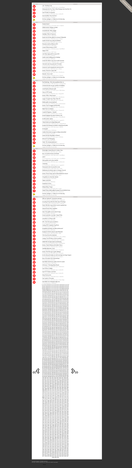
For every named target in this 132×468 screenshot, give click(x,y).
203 (47, 301)
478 (64, 326)
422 (64, 321)
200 (67, 299)
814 (64, 359)
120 (49, 293)
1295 (67, 413)
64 (68, 287)
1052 (65, 383)
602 (60, 338)
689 (66, 346)
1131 (43, 394)
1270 (60, 410)
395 (66, 318)
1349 (65, 419)
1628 (48, 454)
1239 (65, 406)
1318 (43, 417)
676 (67, 345)
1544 (58, 444)
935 (54, 371)
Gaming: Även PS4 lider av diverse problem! (52, 238)
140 (60, 294)
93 (53, 290)
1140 (65, 394)
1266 (50, 410)
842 (64, 361)
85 (43, 290)
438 (67, 322)
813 (62, 359)
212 (64, 301)
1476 (53, 435)
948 (52, 372)
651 (47, 344)
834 (49, 361)
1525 (65, 441)
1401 (58, 426)
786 (64, 356)
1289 (53, 413)
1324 (58, 417)
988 (49, 376)
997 (66, 376)
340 (67, 313)
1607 (50, 452)
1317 (67, 415)
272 (45, 307)
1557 (63, 445)
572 (56, 336)
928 (67, 369)
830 (67, 360)
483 (47, 328)
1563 (50, 446)
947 (50, 372)
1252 (43, 408)
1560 (43, 446)
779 (50, 356)
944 (45, 372)
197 (62, 299)
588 (60, 337)
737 (50, 352)
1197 (43, 402)
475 (58, 326)
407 (62, 319)
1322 (53, 417)
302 (49, 310)
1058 (53, 384)
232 (49, 303)
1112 (50, 391)
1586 (53, 449)
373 (50, 317)
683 (54, 346)
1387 (50, 425)
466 (67, 325)
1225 (58, 404)
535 (66, 332)
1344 (53, 419)
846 (45, 363)
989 (50, 376)
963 (54, 373)
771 (62, 355)
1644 (60, 456)
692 (45, 348)
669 (54, 345)
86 (44, 290)
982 (64, 375)
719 (43, 350)
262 (52, 306)
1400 (55, 426)
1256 (53, 408)
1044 (46, 383)
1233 (50, 406)
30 (49, 286)
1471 (67, 434)
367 (66, 315)
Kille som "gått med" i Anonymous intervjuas (52, 198)
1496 (48, 438)
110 (56, 291)
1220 (46, 404)
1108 (67, 390)
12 (52, 284)
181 (58, 298)
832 (45, 361)
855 (62, 363)
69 (47, 288)
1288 (50, 413)
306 (56, 310)
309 (62, 310)
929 (43, 371)
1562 (48, 446)
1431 (50, 430)
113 (62, 291)
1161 (63, 396)
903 (47, 368)
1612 (63, 452)
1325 (60, 417)
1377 (53, 423)
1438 (67, 430)
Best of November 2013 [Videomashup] (50, 258)
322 (60, 311)
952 (60, 372)
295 (62, 309)
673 (62, 345)
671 (58, 345)
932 (49, 371)
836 (52, 361)
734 (45, 352)
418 (56, 321)
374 (52, 317)
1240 (67, 406)
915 (43, 369)
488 (56, 328)
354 (67, 314)
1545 (60, 444)
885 (66, 365)
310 (64, 310)
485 (50, 328)
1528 (46, 442)
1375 (48, 423)
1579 (63, 448)
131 (43, 294)
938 (60, 371)
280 (60, 307)
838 (56, 361)
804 (45, 359)
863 (50, 364)
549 (66, 333)
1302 (58, 414)
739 (54, 352)
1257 (55, 408)
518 (60, 330)
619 (66, 340)
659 (62, 344)
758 (64, 353)
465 (66, 325)
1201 (53, 402)
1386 (48, 425)
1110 (46, 391)
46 (43, 287)
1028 (60, 380)
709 (50, 349)
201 (43, 301)
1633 (60, 454)
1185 (67, 399)
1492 (65, 437)
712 (56, 349)
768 (56, 355)
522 (67, 330)
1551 (48, 445)
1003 (53, 377)
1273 (67, 410)
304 (52, 310)
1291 (58, 413)
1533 (58, 442)
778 (49, 356)
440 (45, 324)
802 (67, 357)
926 (64, 369)
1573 (48, 448)
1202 (55, 402)
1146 (53, 395)
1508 (50, 439)
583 (50, 337)
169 (62, 297)
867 (58, 364)
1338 (65, 418)
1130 (67, 392)
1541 (50, 444)
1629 (50, 454)
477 (62, 326)
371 (47, 317)
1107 (65, 390)
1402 (60, 426)
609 (47, 340)
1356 (55, 421)
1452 (48, 433)
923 (58, 369)
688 (64, 346)
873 (43, 365)
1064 (67, 384)
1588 (58, 449)
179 (54, 298)
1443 (53, 431)
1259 (60, 408)
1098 (43, 390)
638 (49, 342)
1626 (43, 454)
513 (50, 330)
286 (45, 309)
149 (50, 295)
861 (47, 364)
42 (65, 286)
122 (52, 293)
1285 (43, 413)
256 (67, 305)
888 (45, 367)
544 (56, 333)
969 (66, 373)
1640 (50, 456)
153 (58, 295)
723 (50, 350)
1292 (60, 413)
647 (66, 342)
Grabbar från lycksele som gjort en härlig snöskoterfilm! (54, 132)
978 (56, 375)
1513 (63, 439)
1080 (53, 387)
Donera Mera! (126, 6)
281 (62, 307)
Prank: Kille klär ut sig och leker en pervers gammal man (54, 205)
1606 (48, 452)
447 (58, 324)
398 (45, 319)
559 (58, 334)
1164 (43, 398)
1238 (63, 406)
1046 (50, 383)
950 (56, 372)
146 (45, 295)
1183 (63, 399)
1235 (55, 406)
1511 (58, 439)
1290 (55, 413)
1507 (48, 439)
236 (56, 303)
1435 (60, 430)
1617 (48, 453)
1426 (65, 429)
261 (50, 306)
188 (45, 299)
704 (67, 348)
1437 (65, 430)
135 (50, 294)
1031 (67, 380)
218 (49, 302)
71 (50, 288)
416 (52, 321)
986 (45, 376)
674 (64, 345)
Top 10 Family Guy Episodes (48, 12)
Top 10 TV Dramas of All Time (49, 271)
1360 (65, 421)
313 (43, 311)
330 (49, 313)
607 (43, 340)
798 (60, 357)
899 (66, 367)
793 (50, 357)
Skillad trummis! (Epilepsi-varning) (49, 27)
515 (54, 330)
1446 (60, 431)
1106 (63, 390)
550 (67, 333)
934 (52, 371)
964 (56, 373)
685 (58, 346)
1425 (63, 429)
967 (62, 373)
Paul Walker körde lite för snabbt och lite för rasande (53, 261)
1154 (46, 396)
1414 (63, 427)
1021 (43, 380)
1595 (48, 450)
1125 (55, 392)
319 (54, 311)
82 (65, 288)
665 (47, 345)
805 (47, 359)
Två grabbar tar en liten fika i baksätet (50, 177)
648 (67, 342)
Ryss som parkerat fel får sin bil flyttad (50, 153)
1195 (65, 400)
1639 (48, 456)
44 (68, 286)
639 (50, 342)
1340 (43, 419)
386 (49, 318)
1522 (58, 441)
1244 (50, 407)
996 (64, 376)
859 (43, 364)
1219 (43, 404)
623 (47, 341)
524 (45, 332)
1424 (60, 429)
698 (56, 348)
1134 (50, 394)
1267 (53, 410)
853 (58, 363)
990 (52, 376)
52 (52, 287)
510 (45, 330)
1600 (60, 450)
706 (45, 349)
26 (43, 286)
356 (45, 315)
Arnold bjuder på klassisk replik (49, 88)
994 (60, 376)
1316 (65, 415)
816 (67, 359)
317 (50, 311)
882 (60, 365)
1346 (58, 419)
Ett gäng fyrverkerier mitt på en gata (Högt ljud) (52, 231)
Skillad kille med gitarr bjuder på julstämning (51, 241)
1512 (60, 439)
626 (52, 341)
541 (50, 333)
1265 (48, 410)
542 (52, 333)
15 (56, 284)
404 (56, 319)
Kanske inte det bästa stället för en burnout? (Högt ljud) (54, 37)
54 (54, 287)
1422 (55, 429)
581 (47, 337)
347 (54, 314)
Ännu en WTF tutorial (47, 92)
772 (64, 355)
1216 (63, 403)
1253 (46, 408)
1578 (60, 448)
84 (68, 288)
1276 (48, 411)
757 (62, 353)
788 (67, 356)
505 (62, 329)
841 (62, 361)
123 (54, 293)
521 (66, 330)
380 (64, 317)
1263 (43, 410)
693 (47, 348)
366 (64, 315)
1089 (48, 388)
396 (67, 318)
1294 (65, 413)
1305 (65, 414)
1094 (60, 388)
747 (43, 353)
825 (58, 360)
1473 (46, 435)
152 (56, 295)
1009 (67, 377)
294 (60, 309)
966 (60, 373)
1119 (67, 391)
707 (47, 349)
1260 (63, 408)
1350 (67, 419)
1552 (50, 445)
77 (58, 288)
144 (67, 294)
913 (66, 368)
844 (67, 361)
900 (67, 367)
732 (67, 350)
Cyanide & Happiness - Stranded (49, 112)
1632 (58, 454)
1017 (60, 379)
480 (67, 326)
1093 (58, 388)
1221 (48, 404)
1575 (53, 448)
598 (52, 338)
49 (47, 287)
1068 (50, 386)
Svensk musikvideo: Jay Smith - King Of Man (52, 215)
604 (64, 338)
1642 (55, 456)
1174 (67, 398)
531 (58, 332)
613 (54, 340)
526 (49, 332)
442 (49, 324)
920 (52, 369)
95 (56, 290)
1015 (55, 379)
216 (45, 302)
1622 (60, 453)
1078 (48, 387)
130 (67, 293)
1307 (43, 415)
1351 (43, 421)
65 (42, 288)
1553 (53, 445)
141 (62, 294)
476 (60, 326)
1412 (58, 427)
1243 (48, 407)
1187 (46, 400)
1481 (65, 435)
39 (61, 286)
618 (64, 340)
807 (50, 359)
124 (56, 293)
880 (56, 365)
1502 (63, 438)
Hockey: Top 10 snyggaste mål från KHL (51, 105)
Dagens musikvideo (46, 180)
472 (52, 326)
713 (58, 349)
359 (50, 315)
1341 (46, 419)
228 (67, 302)
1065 (43, 386)
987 (47, 376)
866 (56, 364)
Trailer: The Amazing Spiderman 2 (49, 142)
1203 (58, 402)
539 (47, 333)
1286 (46, 413)
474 (56, 326)
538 (45, 333)
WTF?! (43, 157)
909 (58, 368)
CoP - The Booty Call (47, 5)
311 (66, 310)
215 (43, 302)
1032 (43, 382)
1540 (48, 444)
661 (66, 344)
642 (56, 342)
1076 (43, 387)
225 (62, 302)
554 (49, 334)
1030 (65, 380)
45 (42, 287)
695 (50, 348)
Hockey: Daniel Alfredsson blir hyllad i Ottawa (52, 245)
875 (47, 365)
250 (56, 305)
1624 (65, 453)
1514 (65, 439)
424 (67, 321)
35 (56, 286)
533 (62, 332)
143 (66, 294)
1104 (58, 390)
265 (58, 306)
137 (54, 294)
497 (47, 329)
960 (49, 373)
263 (54, 306)
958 (45, 373)
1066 (46, 386)
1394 (67, 425)
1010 (43, 379)
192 (52, 299)
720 (45, 350)
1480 (63, 435)
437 (66, 322)
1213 (55, 403)
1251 (67, 407)
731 (66, 350)
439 (43, 324)
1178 (50, 399)
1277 (50, 411)
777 (47, 356)
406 (60, 319)
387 (50, 318)
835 (50, 361)
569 (50, 336)
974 (49, 375)
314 (45, 311)
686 (60, 346)
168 (60, 297)
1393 (65, 425)
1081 (55, 387)
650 (45, 344)
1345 (55, 419)
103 (43, 291)
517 (58, 330)
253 (62, 305)
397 (43, 319)
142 (64, 294)
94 (55, 290)
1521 (55, 441)
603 (62, 338)
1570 (67, 446)
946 (49, 372)
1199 (48, 402)
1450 (43, 433)
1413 (60, 427)
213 (66, 301)
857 (66, 363)
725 (54, 350)
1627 (46, 454)
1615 (43, 453)
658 (60, 344)
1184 (65, 399)
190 (49, 299)
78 (60, 288)
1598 (55, 450)
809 (54, 359)
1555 (58, 445)
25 (42, 286)
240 (64, 303)
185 (66, 298)
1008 (65, 377)
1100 (48, 390)
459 (54, 325)
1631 (55, 454)
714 (60, 349)
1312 (55, 415)
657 (58, 344)
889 (47, 367)
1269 (58, 410)
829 (66, 360)
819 (47, 360)
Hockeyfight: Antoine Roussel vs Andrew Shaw (52, 150)
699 (58, 348)
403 (54, 319)
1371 (65, 422)
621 (43, 341)
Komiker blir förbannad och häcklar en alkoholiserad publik (55, 125)
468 (45, 326)
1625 (67, 453)
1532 (55, 442)
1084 (63, 387)
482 (45, 328)
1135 (53, 394)
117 (43, 293)
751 (50, 353)
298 (67, 309)
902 (45, 368)
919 (50, 369)
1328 (67, 417)
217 (47, 302)
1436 (63, 430)
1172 (63, 398)
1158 (55, 396)
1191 (55, 400)
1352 (46, 421)
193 (54, 299)
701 (62, 348)
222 (56, 302)
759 (66, 353)
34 (54, 286)
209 (58, 301)
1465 (53, 434)
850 (52, 363)
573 (58, 336)
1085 (65, 387)
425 (43, 322)
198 (64, 299)
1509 (53, 439)
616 (60, 340)
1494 (43, 438)
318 (52, 311)
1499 (55, 438)
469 (47, 326)
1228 (65, 404)
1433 (55, 430)
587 (58, 337)
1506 (46, 439)
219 (50, 302)
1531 (53, 442)
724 (52, 350)
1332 (50, 418)
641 (54, 342)
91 (51, 290)
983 (66, 375)
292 (56, 309)
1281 (60, 411)
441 (47, 324)
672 (60, 345)
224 (60, 302)
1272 (65, 410)
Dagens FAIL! (45, 50)
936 (56, 371)
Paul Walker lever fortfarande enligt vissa (51, 281)
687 (62, 346)
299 (43, 310)
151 (54, 295)
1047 (53, 383)
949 (54, 372)
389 (54, 318)
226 (64, 302)
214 (67, 301)
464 (64, 325)
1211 (50, 403)
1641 (53, 456)
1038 (58, 382)
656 (56, 344)
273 (47, 307)
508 (67, 329)
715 (62, 349)
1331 (48, 418)
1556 (60, 445)
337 (62, 313)
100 (63, 290)
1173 (65, 398)
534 (64, 332)
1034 (48, 382)
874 (45, 365)
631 (62, 341)
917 (47, 369)
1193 (60, 400)
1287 (48, 413)
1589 (60, 449)
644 (60, 342)
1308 (46, 415)
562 (64, 334)
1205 (63, 402)
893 (54, 367)
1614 (67, 452)
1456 (58, 433)
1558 (65, 445)
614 (56, 340)
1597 (53, 450)
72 (52, 288)
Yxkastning (44, 163)
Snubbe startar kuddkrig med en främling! (51, 57)
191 (50, 299)
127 (62, 293)
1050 (60, 383)
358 (49, 315)
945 (47, 372)
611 (50, 340)
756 (60, 353)
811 (58, 359)
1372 (67, 422)
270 (67, 306)
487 (54, 328)
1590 (63, 449)
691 (43, 348)
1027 (58, 380)
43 (66, 286)
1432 (53, 430)
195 (58, 299)
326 (67, 311)
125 (58, 293)
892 (52, 367)
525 (47, 332)
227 (66, 302)
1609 (55, 452)
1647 (67, 456)
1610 (58, 452)
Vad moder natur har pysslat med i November (52, 64)
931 (47, 371)
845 (43, 363)
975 (50, 375)
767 (54, 355)
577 (66, 336)
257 (43, 306)
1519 (50, 441)
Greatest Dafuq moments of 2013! (49, 47)
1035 (50, 382)
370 (45, 317)
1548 (67, 444)
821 (50, 360)
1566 (58, 446)
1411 (55, 427)
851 (54, 363)
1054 (43, 384)
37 (58, 286)
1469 (63, 434)
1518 (48, 441)
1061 (60, 384)
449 (62, 324)
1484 (46, 437)
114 (64, 291)
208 (56, 301)
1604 (43, 452)
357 (47, 315)
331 (50, 313)
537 (43, 333)
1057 (50, 384)
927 (66, 369)
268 (64, 306)
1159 (58, 396)
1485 (48, 437)
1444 (55, 431)
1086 (67, 387)
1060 (58, 384)
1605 (46, 452)
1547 (65, 444)
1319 (46, 417)
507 (66, 329)
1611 (60, 452)
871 (66, 364)
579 (43, 337)
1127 (60, 392)
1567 (60, 446)
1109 (43, 391)
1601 (63, 450)
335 (58, 313)
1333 (53, 418)
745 (66, 352)
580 (45, 337)
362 (56, 315)
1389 (55, 425)
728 (60, 350)
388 (52, 318)
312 (67, 310)
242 (67, 303)
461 (58, 325)
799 (62, 357)
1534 (60, 442)
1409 (50, 427)
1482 (67, 435)
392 (60, 318)
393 (62, 318)
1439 (43, 431)
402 (52, 319)
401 (50, 319)
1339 (67, 418)
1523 (60, 441)
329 (47, 313)
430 (52, 322)
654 (52, 344)
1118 (65, 391)
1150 (63, 395)
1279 (55, 411)
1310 (50, 415)
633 (66, 341)
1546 (63, 444)
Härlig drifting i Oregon (47, 187)
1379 (58, 423)
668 (52, 345)
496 (45, 329)
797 (58, 357)
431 (54, 322)
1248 (60, 407)
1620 (55, 453)
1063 (65, 384)
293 (58, 309)
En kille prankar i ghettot (47, 118)
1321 (50, 417)
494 (67, 328)
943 (43, 372)
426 (45, 322)
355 (43, 315)
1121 (46, 392)
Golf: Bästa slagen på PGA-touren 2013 (50, 54)
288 (49, 309)
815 (66, 359)
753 (54, 353)
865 (54, 364)
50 (49, 287)
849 (50, 363)
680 (49, 346)
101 (65, 290)
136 (52, 294)
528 (52, 332)
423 (66, 321)
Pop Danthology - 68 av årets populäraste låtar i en (53, 82)
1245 (53, 407)
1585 (50, 449)
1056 (48, 384)
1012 (48, 379)
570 (52, 336)
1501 (60, 438)
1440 (46, 431)
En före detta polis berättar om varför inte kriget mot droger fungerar (56, 255)
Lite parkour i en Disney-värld (48, 218)
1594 (46, 450)
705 (43, 349)
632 (64, 341)
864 (52, 364)
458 (52, 325)
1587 (55, 449)
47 (45, 287)
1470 (65, 434)
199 (66, 299)
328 (45, 313)
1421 (53, 429)
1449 (67, 431)
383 (43, 318)
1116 (60, 391)
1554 (55, 445)
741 (58, 352)
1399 (53, 426)
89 (48, 290)
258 (45, 306)
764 (49, 355)
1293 (63, 413)
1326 (63, 417)
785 (62, 356)
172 (67, 297)
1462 (46, 434)
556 (52, 334)
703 (66, 348)
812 (60, 359)
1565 (55, 446)
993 (58, 376)
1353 (48, 421)
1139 (63, 394)
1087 (43, 388)
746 (67, 352)
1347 (60, 419)
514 (52, 330)
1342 (48, 419)
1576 (55, 448)
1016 (58, 379)
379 (62, 317)
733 (43, 352)
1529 (48, 442)
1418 (46, 429)
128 (64, 293)
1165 (46, 398)
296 (64, 309)
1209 (46, 403)
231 (47, 303)
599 (54, 338)
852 (56, 363)
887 (43, 367)
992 (56, 376)
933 (50, 371)
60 (62, 287)
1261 (65, 408)
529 (54, 332)
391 (58, 318)
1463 (48, 434)
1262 (67, 408)
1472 (43, 435)
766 (52, 355)
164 (52, 297)
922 (56, 369)
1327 (65, 417)
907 (54, 368)
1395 (43, 426)
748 (45, 353)
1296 (43, 414)
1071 (58, 386)
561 (62, 334)
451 (66, 324)
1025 (53, 380)
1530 (50, 442)
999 (43, 377)
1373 (43, 423)
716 (64, 349)
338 (64, 313)
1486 (50, 437)
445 (54, 324)
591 (66, 337)
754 (56, 353)
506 (64, 329)
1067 (48, 386)
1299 (50, 414)
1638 (46, 456)
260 (49, 306)
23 (67, 284)
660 (64, 344)
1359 (63, 421)
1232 (48, 406)
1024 (50, 380)
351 (62, 314)
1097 (67, 388)
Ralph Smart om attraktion (48, 108)
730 (64, 350)
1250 (65, 407)
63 (66, 287)
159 (43, 297)
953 (62, 372)
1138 (60, 394)
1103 (55, 390)
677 (43, 346)
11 (50, 284)
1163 (67, 396)
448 (60, 324)
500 (52, 329)
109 (54, 291)
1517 (46, 441)
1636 (67, 454)
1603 (67, 450)
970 (67, 373)
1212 (53, 403)
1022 (46, 380)
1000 (45, 377)
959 (47, 373)
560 (60, 334)
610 (49, 340)
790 (45, 357)
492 (64, 328)
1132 (46, 394)
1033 (46, 382)
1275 (46, 411)
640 (52, 342)
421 (62, 321)
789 (43, 357)
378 (60, 317)
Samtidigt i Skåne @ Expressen (49, 34)
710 (52, 349)
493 (66, 328)
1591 (65, 449)
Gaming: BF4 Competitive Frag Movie (50, 225)
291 (54, 309)
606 (67, 338)
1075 (67, 386)
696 (52, 348)
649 (43, 344)
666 (49, 345)
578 (67, 336)
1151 (65, 395)
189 (47, 299)
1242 (46, 407)
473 (54, 326)
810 (56, 359)
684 (56, 346)
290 (52, 309)
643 (58, 342)
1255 (50, 408)
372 (49, 317)
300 (45, 310)
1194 (63, 400)
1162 (65, 396)
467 (43, 326)
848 (49, 363)
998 (67, 376)
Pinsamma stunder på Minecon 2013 (50, 44)
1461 (43, 434)
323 (62, 311)
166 (56, 297)
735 (47, 352)
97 (59, 290)
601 (58, 338)
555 (50, 334)
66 (43, 288)
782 (56, 356)
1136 (55, 394)
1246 (55, 407)
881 (58, 365)
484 (49, 328)
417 (54, 321)
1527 (43, 442)
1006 (60, 377)
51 (50, 287)
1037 (55, 382)
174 (45, 298)
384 (45, 318)
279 (58, 307)
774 (67, 355)
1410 (53, 427)
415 (50, 321)
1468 (60, 434)
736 (49, 352)
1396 (46, 426)
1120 (43, 392)
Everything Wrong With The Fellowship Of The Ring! (54, 201)
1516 (43, 441)
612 (52, 340)
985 (43, 376)
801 (66, 357)
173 (43, 298)
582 (49, 337)
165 (54, 297)
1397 (48, 426)
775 (43, 356)
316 (49, 311)
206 (52, 301)
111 (58, 291)
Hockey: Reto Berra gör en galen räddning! (51, 251)
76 (57, 288)
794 (52, 357)
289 (50, 309)
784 (60, 356)
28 (46, 286)
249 (54, 305)
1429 (46, 430)
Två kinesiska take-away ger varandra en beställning (53, 85)
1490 (60, 437)
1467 (58, 434)
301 (47, 310)
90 (49, 290)
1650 (58, 457)
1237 (60, 406)
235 (54, 303)
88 (47, 290)
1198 (46, 402)
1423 (58, 429)
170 (64, 297)
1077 (46, 387)
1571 (43, 448)
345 (50, 314)
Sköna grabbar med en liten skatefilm (50, 160)
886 (67, 365)
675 (66, 345)
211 (62, 301)
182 (60, 298)
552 (45, 334)
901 (43, 368)
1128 (63, 392)
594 (45, 338)
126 (60, 293)
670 (56, 345)
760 (67, 353)
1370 (63, 422)
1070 (55, 386)
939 (62, 371)
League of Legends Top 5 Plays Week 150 (51, 98)
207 (54, 301)
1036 (53, 382)
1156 (50, 396)
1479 (60, 435)
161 (47, 297)
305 (54, 310)
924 (60, 369)
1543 (55, 444)
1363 (46, 422)
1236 (58, 406)
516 (56, 330)
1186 (43, 400)
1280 (58, 411)
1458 (63, 433)
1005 (57, 377)
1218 (67, 403)
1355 (53, 421)
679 (47, 346)
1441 (48, 431)
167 (58, 297)
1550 (46, 445)
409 (66, 319)
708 (49, 349)
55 (56, 287)
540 (49, 333)
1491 (63, 437)
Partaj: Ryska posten (46, 275)
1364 (48, 422)
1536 (65, 442)
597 (50, 338)
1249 (63, 407)
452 (67, 324)
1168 (53, 398)
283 (66, 307)
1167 (50, 398)
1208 (43, 403)
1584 (48, 449)
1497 (50, 438)
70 (49, 288)
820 (49, 360)
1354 (50, 421)
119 (47, 293)
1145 (50, 395)
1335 (58, 418)
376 (56, 317)
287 (47, 309)
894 (56, 367)
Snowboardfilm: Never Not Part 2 (49, 15)
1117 (63, 391)
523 (43, 332)
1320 (48, 417)
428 (49, 322)
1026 (55, 380)
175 (47, 298)
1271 (63, 410)
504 (60, 329)
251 (58, 305)
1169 (55, 398)
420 (60, 321)
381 (66, 317)
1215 (60, 403)
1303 (60, 414)
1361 (67, 421)
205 (50, 301)
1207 (67, 402)
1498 (53, 438)
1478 (58, 435)
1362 (43, 422)
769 (58, 355)
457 (50, 325)
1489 (58, 437)
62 (65, 287)
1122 (48, 392)
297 (66, 309)
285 (43, 309)
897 (62, 367)
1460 (67, 433)
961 (50, 373)
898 (64, 367)
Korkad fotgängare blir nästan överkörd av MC (52, 115)
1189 (50, 400)
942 (67, 371)
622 (45, 341)
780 (52, 356)
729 (62, 350)
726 (56, 350)
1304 (63, 414)
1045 (48, 383)
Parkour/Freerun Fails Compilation (49, 208)
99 (61, 290)
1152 (67, 395)
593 (43, 338)
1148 (58, 395)
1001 (48, 377)
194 (56, 299)
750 (49, 353)
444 (52, 324)
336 (60, 313)
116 (67, 291)
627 (54, 341)
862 (49, 364)
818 (45, 360)
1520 (53, 441)
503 (58, 329)
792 (49, 357)
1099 (46, 390)
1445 (58, 431)
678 (45, 346)
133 (47, 294)
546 (60, 333)
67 (45, 288)
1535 (63, 442)
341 (43, 314)
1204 (60, 402)
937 (58, 371)
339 (66, 313)
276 (52, 307)
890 (49, 367)
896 (60, 367)
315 (47, 311)
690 (67, 346)
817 (43, 360)
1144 (48, 395)
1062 (63, 384)
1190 (53, 400)
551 (43, 334)
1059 (55, 384)
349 (58, 314)
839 (58, 361)
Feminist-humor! (46, 24)
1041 (65, 382)
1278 (53, 411)
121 (50, 293)
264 (56, 306)
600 (56, 338)
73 (53, 288)
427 (47, 322)
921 (54, 369)
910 (60, 368)
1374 (46, 423)
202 (45, 301)
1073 (63, 386)
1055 (46, 384)
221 (54, 302)
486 (52, 328)
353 (66, 314)
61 (64, 287)
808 (52, 359)
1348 (63, 419)
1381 (63, 423)
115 (66, 291)
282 (64, 307)
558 (56, 334)
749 (47, 353)
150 (52, 295)
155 (62, 295)
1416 (67, 427)
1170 (58, 398)
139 (58, 294)
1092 (55, 388)
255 (66, 305)
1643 (58, 456)
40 (62, 286)
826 (60, 360)
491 (62, 328)
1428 (43, 430)
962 (52, 373)
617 (62, 340)
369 (43, 317)
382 (67, 317)
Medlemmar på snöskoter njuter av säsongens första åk (54, 170)
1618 (50, 453)
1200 (50, 402)
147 (47, 295)
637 (47, 342)
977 (54, 375)
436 (64, 322)
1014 (53, 379)
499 (50, 329)
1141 (67, 394)
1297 (46, 414)
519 (62, 330)
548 (64, 333)
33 (53, 286)
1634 (63, 454)
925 (62, 369)
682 (52, 346)
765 (50, 355)
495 (43, 329)
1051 (63, 383)
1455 (55, 433)
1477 (55, 435)
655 (54, 344)
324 (64, 311)
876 (49, 365)
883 (62, 365)
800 (64, 357)
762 (45, 355)
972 (45, 375)
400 (49, 319)
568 (49, 336)
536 (67, 332)
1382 (65, 423)
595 (47, 338)
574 (60, 336)
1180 (55, 399)
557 (54, 334)
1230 (43, 406)
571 (54, 336)
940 (64, 371)
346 (52, 314)
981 (62, 375)
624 (49, 341)
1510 (55, 439)
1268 (55, 410)
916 (45, 369)
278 (56, 307)
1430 (48, 430)
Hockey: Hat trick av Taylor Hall (49, 70)
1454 (53, 433)
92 (52, 290)
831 (43, 361)
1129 (65, 392)
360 (52, 315)
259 (47, 306)
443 (50, 324)
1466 (55, 434)
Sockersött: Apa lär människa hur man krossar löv (53, 67)
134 (49, 294)
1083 (60, 387)
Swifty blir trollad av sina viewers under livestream (53, 60)
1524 (63, 441)
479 (66, 326)
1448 (65, 431)
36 (57, 286)
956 (67, 372)
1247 (58, 407)
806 (49, 359)
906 (52, 368)
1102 (53, 390)
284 (67, 307)
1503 (65, 438)
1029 (63, 380)
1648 (53, 457)
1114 (55, 391)
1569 (65, 446)
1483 (43, 437)
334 (56, 313)
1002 (50, 377)
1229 (67, 404)
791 (47, 357)
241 (66, 303)
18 (60, 284)
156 (64, 295)
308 (60, 310)
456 (49, 325)
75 (56, 288)
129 (66, 293)
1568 (63, 446)
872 (67, 364)
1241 (43, 407)
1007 (62, 377)
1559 (67, 445)
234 (52, 303)
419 (58, 321)
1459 (65, 433)
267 (62, 306)
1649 (55, 457)
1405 (67, 426)
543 (54, 333)
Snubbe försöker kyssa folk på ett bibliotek (51, 40)
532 (60, 332)
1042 (67, 382)
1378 (55, 423)
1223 (53, 404)
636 (45, 342)
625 (50, 341)
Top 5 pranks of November (48, 278)
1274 (43, 411)
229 (43, 303)
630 (60, 341)
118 (45, 293)
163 (50, 297)
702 (64, 348)
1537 (67, 442)
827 (62, 360)
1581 (67, 448)
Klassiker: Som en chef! (47, 74)
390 (56, 318)
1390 (58, 425)
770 (60, 355)
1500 (58, 438)
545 (58, 333)
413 (47, 321)
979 (58, 375)
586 (56, 337)
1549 (43, 445)
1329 (43, 418)
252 (60, 305)
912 (64, 368)
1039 (60, 382)
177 (50, 298)
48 (46, 287)
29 (47, 286)
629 (58, 341)
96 (57, 290)
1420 (50, 429)
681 (50, 346)
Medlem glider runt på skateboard (49, 102)
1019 (65, 379)
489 (58, 328)
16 (57, 284)
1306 (67, 414)
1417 (43, 429)
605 (66, 338)
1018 (63, 379)
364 (60, 315)
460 (56, 325)
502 (56, 329)
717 (66, 349)
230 (45, 303)
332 (52, 313)
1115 (58, 391)
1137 (58, 394)
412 (45, 321)
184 (64, 298)
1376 (50, 423)
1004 (55, 377)
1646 (65, 456)
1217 (65, 403)
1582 (43, 449)
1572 (46, 448)
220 (52, 302)
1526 (67, 441)
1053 (67, 383)
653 (50, 344)
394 (64, 318)
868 (60, 364)
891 (50, 367)
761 (43, 355)
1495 (46, 438)
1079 (50, 387)
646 (64, 342)
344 (49, 314)
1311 (53, 415)
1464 (50, 434)
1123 (50, 392)
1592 (67, 449)
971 (43, 375)
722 (49, 350)
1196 (67, 400)
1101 (50, 390)
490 (60, 328)
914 (67, 368)
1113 (53, 391)
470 (49, 326)
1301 (55, 414)
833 (47, 361)
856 (64, 363)
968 (64, 373)
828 (64, 360)
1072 (60, 386)
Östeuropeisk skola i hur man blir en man (51, 167)
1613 (65, 452)
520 (64, 330)
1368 (58, 422)
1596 (50, 450)
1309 (48, 415)
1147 (55, 395)
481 (43, 328)
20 (63, 284)
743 (62, 352)
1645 (63, 456)
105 (47, 291)
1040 (63, 382)
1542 (53, 444)
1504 (67, 438)
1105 (60, 390)
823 (54, 360)
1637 (43, 456)
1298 (48, 414)
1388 (53, 425)
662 (67, 344)
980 (60, 375)
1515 (67, 439)
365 (62, 315)
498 (49, 329)
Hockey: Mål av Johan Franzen (49, 95)
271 (43, 307)
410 (67, 319)
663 (43, 345)
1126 (58, 392)
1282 (63, 411)
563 (66, 334)
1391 (60, 425)
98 (60, 290)
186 (67, 298)
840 (60, 361)
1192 (58, 400)
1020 (67, 379)
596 (49, 338)
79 (61, 288)
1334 (55, 418)
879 (54, 365)
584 (52, 337)
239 (62, 303)
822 (52, 360)
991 (54, 376)
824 (56, 360)
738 (52, 352)
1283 (65, 411)
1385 (46, 425)
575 (62, 336)
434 (60, 322)
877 (50, 365)
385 (47, 318)
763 (47, 355)
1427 (67, 429)
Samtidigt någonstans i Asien (48, 248)
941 (66, 371)
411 (43, 321)
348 (56, 314)
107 (50, 291)
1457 (60, 433)
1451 (46, 433)
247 (50, 305)
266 (60, 306)
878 (52, 365)
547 (62, 333)
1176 (46, 399)
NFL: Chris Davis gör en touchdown (50, 221)
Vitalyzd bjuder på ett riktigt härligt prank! (51, 122)
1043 (43, 383)
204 (49, 301)
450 (64, 324)
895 (58, 367)
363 (58, 315)
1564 (53, 446)
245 (47, 305)
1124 (53, 392)
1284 (67, 411)
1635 (65, 454)
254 (64, 305)
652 (49, 344)
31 (50, 286)
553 (47, 334)
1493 (67, 437)
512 (49, 330)
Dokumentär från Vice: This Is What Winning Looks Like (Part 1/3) (56, 9)
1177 (48, 399)
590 (64, 337)
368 (67, 315)
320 (56, 311)
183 (62, 298)
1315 (63, 415)
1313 (58, 415)
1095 (63, 388)
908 (56, 368)
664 (45, 345)
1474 (48, 435)
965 (58, 373)
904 (49, 368)
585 (54, 337)
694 (49, 348)
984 (67, 375)
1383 (67, 423)
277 (54, 307)
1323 (55, 417)
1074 (65, 386)
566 (45, 336)
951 (58, 372)
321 (58, 311)
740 (56, 352)
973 (47, 375)
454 (45, 325)
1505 (43, 439)
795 (54, 357)
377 (58, 317)
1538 (43, 444)
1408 (48, 427)
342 (45, 314)
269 (66, 306)
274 (49, 307)
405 (58, 319)
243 (43, 305)
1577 (58, 448)
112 (60, 291)
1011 (46, 379)
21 (64, 284)
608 (45, 340)
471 (50, 326)
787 (66, 356)
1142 (43, 395)
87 (45, 290)
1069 (53, 386)
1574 (50, 448)
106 (49, 291)
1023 (48, 380)
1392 (63, 425)
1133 (48, 394)
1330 (46, 418)
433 (58, 322)
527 (50, 332)
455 (47, 325)
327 (43, 313)
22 (65, 284)
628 (56, 341)
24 (68, 284)
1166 (48, 398)
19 (61, 284)
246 (49, 305)
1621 (58, 453)
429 (50, 322)
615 (58, 340)
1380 (60, 423)
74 (54, 288)
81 (64, 288)
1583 (46, 449)
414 (49, 321)
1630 (53, 454)
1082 (58, 387)
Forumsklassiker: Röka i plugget (49, 30)
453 (43, 325)
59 (61, 287)
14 (54, 284)
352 (64, 314)
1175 (43, 399)
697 (54, 348)
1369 (60, 422)
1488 (55, 437)
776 (45, 356)
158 (67, 295)
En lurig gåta (45, 128)
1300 (53, 414)
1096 (65, 388)
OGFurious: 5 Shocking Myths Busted (50, 265)
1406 (43, 427)
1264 (46, 410)
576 (64, 336)
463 (62, 325)
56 (57, 287)
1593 (43, 450)
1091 (53, 388)
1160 (60, 396)
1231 (46, 406)
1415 (65, 427)
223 (58, 302)
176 (49, 298)
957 (43, 373)
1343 (50, 419)
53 (53, 287)
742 (60, 352)
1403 (63, 426)
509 (43, 330)
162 (49, 297)
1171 (60, 398)
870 (64, 364)
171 (66, 297)
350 (60, 314)
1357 (58, 421)
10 (49, 284)
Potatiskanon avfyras (46, 183)
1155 (48, 396)
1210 (48, 403)
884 (64, 365)
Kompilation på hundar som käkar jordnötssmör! (52, 228)
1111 (48, 391)
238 (60, 303)
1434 (58, 430)
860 (45, 364)
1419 (48, 429)
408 (64, 319)
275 (50, 307)
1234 (53, 406)
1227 (63, 404)
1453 (50, 433)
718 (67, 349)
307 (58, 310)
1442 (50, 431)
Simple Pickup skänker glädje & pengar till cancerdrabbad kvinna (56, 190)
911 (62, 368)
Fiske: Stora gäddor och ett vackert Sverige (51, 211)
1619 (53, 453)
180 (56, 298)
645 (62, 342)
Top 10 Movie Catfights (47, 268)
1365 (50, 422)
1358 (60, 421)
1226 (60, 404)
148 (49, 295)
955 (66, 372)
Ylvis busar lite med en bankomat (49, 235)
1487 (53, 437)
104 (45, 291)
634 (67, 341)
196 (60, 299)
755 (58, 353)
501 (54, 329)
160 (45, 297)
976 (52, 375)
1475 (50, 435)
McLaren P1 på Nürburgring (48, 138)
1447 (63, 431)
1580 (65, 448)
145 (43, 295)
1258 (58, 408)
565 (43, 336)
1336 (60, 418)
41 (64, 286)
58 (60, 287)
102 (67, 290)
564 (67, 334)
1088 (46, 388)
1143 (46, 395)
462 (60, 325)
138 (56, 294)
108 (52, 291)
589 (62, 337)
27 (45, 286)
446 (56, 324)
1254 (48, 408)
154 (60, 295)
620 (67, 340)
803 (43, 359)
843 (66, 361)
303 (50, 310)
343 (47, 314)
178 (52, 298)
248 (52, 305)
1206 (65, 402)
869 (62, 364)
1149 (60, 395)
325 (66, 311)
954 (64, 372)
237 (58, 303)
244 (45, 305)
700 (60, 348)
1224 (55, 404)
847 (47, 363)
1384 (43, 425)
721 (47, 350)
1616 (46, 453)
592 (67, 337)
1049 (58, 383)
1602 (65, 450)
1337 (63, 418)
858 (67, 363)
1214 (58, 403)
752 (52, 353)
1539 (46, 444)
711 (54, 349)
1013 (50, 379)
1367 (55, 422)
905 (50, 368)
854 (60, 363)
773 (66, 355)
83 (66, 288)
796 (56, 357)
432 (56, 322)
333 (54, 313)
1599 (58, 450)
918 (49, 369)
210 (60, 301)
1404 (65, 426)
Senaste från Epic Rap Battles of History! (51, 135)
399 (47, 319)
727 (58, 350)
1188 (48, 400)
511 (47, 330)
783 (58, 356)
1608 (53, 452)
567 (47, 336)
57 (58, 287)
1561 (46, 446)
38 (60, 286)
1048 (55, 383)
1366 (53, 422)
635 (43, 342)
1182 (60, 399)
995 (62, 376)
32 (52, 286)
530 (56, 332)
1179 (53, 399)
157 (66, 295)
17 (59, 284)
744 (64, 352)
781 (54, 356)
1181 (58, 399)
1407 (46, 427)
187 (43, 299)
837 (54, 361)
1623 (63, 453)
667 (50, 345)
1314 (60, 415)
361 (54, 315)
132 (45, 294)
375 (54, 317)
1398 (50, 426)
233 (50, 303)
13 (53, 284)
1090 (50, 388)
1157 (53, 396)
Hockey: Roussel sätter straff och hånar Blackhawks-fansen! (55, 173)
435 (62, 322)
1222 (50, 404)
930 (45, 371)
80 (62, 288)
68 (46, 288)
